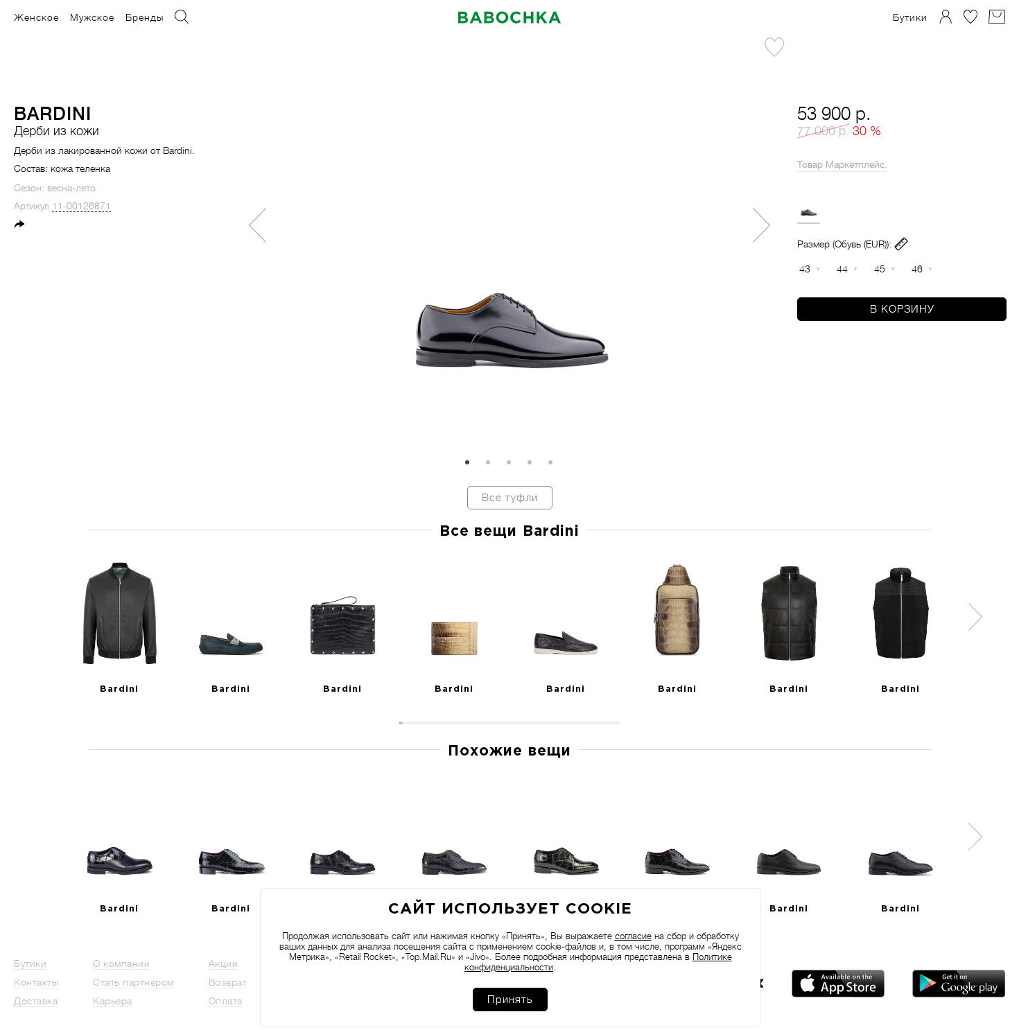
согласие (633, 936)
